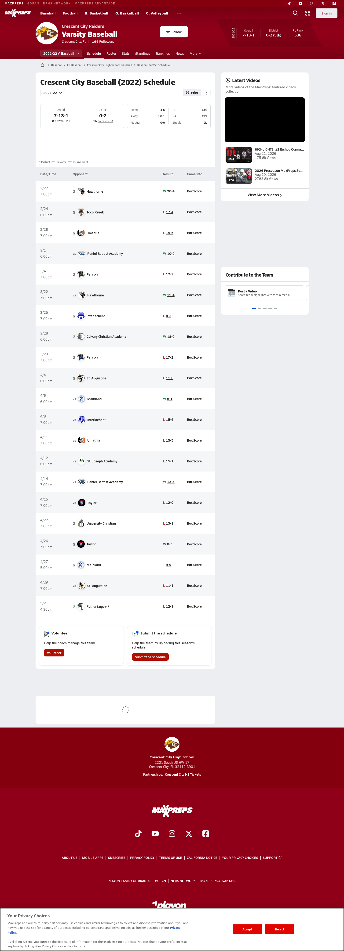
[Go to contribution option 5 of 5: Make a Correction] (275, 308)
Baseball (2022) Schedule (153, 65)
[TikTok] (289, 3)
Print (194, 92)
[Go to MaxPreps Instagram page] (172, 834)
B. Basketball (96, 13)
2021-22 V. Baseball (58, 53)
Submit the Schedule (150, 657)
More (194, 53)
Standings (142, 53)
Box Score (194, 191)
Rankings (163, 53)
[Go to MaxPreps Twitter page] (189, 834)
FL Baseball (74, 65)
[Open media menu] (308, 13)
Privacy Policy (142, 857)
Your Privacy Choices (240, 857)
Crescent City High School (172, 757)
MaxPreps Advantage (95, 3)
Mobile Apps (92, 857)
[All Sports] (179, 13)
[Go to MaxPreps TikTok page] (138, 834)
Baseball (48, 13)
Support (270, 857)
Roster (111, 53)
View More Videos (263, 194)
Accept (247, 929)
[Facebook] (334, 3)
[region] (172, 929)
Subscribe (116, 857)
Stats (126, 53)
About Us (69, 857)
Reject (279, 929)
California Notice (202, 857)
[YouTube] (300, 3)
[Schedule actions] (207, 92)
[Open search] (295, 13)
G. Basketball (127, 13)
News (180, 53)
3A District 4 (105, 121)
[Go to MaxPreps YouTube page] (155, 834)
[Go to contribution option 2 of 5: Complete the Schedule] (259, 308)
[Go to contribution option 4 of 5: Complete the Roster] (270, 308)
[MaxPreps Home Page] (42, 65)
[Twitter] (323, 3)
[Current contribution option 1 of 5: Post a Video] (254, 308)
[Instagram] (312, 3)
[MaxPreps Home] (18, 13)
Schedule (94, 53)
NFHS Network (57, 3)
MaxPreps (14, 3)
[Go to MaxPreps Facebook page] (205, 834)
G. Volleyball (157, 13)
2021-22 (50, 92)
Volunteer (54, 652)
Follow (177, 31)
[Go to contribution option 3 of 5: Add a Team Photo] (265, 308)
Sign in (327, 13)
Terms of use (170, 857)
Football (70, 13)
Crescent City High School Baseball (109, 65)
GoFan (33, 3)
